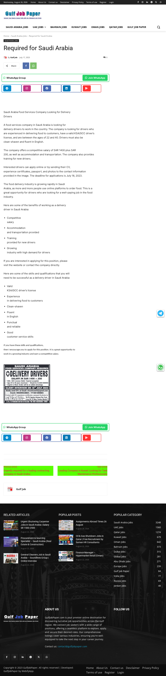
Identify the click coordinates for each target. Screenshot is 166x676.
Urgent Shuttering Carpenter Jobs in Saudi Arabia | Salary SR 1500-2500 (35, 524)
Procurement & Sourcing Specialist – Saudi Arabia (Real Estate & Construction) (36, 541)
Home (6, 36)
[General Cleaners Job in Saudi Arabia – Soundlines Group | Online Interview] (11, 558)
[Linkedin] (147, 2)
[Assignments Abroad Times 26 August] (66, 525)
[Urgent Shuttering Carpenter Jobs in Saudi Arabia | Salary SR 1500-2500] (11, 525)
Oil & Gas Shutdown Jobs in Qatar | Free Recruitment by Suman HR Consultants (90, 539)
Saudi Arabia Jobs (19, 36)
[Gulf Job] (6, 57)
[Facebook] (138, 2)
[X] (156, 2)
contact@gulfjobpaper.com (72, 646)
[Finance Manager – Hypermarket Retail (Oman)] (66, 556)
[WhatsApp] (160, 2)
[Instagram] (142, 2)
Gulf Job (13, 57)
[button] (158, 27)
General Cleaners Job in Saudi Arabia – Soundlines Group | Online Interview (36, 557)
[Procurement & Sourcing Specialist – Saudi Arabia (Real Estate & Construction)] (11, 542)
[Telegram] (152, 2)
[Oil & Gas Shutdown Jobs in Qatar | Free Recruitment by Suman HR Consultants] (66, 540)
